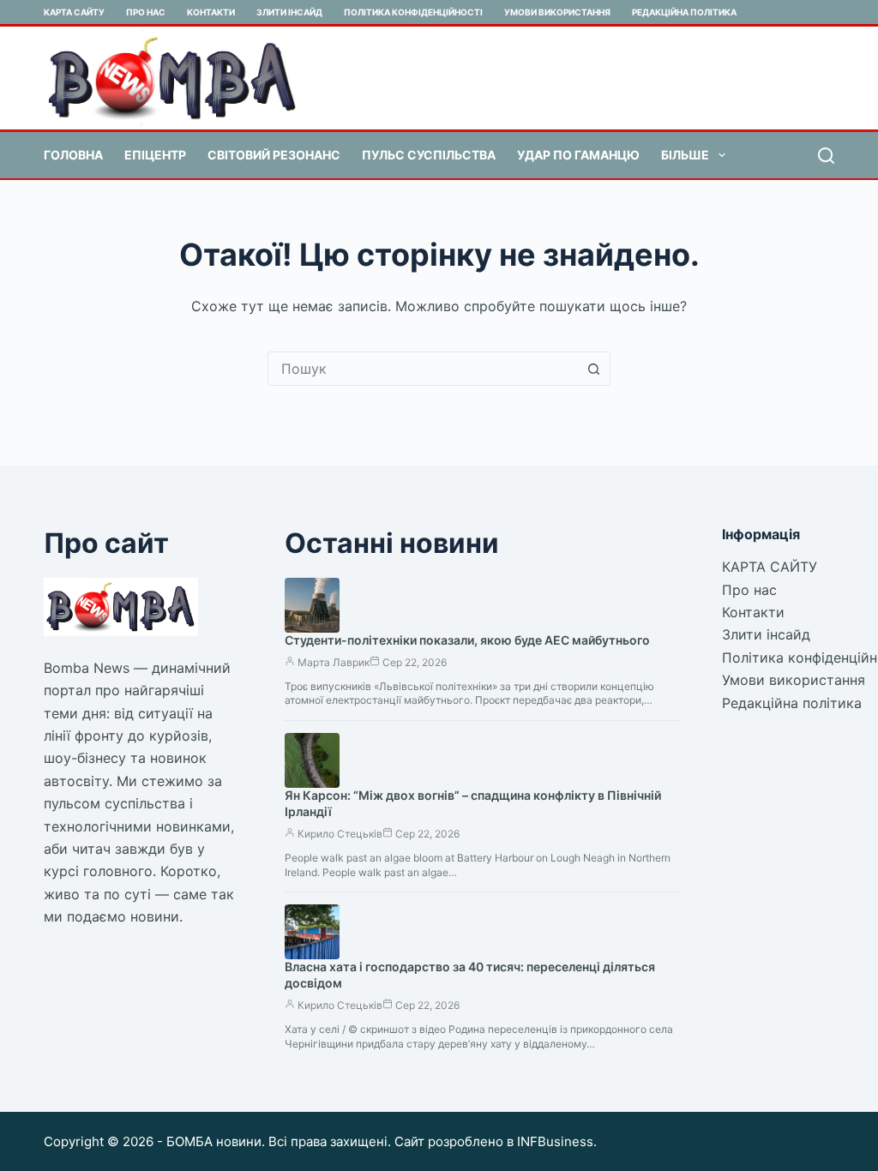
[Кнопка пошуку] (593, 368)
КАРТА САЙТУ (74, 12)
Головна (73, 154)
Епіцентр (155, 154)
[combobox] (422, 368)
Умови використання (557, 12)
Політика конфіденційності (413, 12)
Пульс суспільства (429, 154)
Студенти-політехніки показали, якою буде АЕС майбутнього (467, 640)
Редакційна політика (684, 12)
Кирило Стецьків (340, 833)
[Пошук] (826, 155)
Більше (685, 154)
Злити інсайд (289, 12)
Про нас (145, 12)
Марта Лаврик (334, 662)
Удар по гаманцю (578, 154)
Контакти (211, 12)
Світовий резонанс (273, 154)
